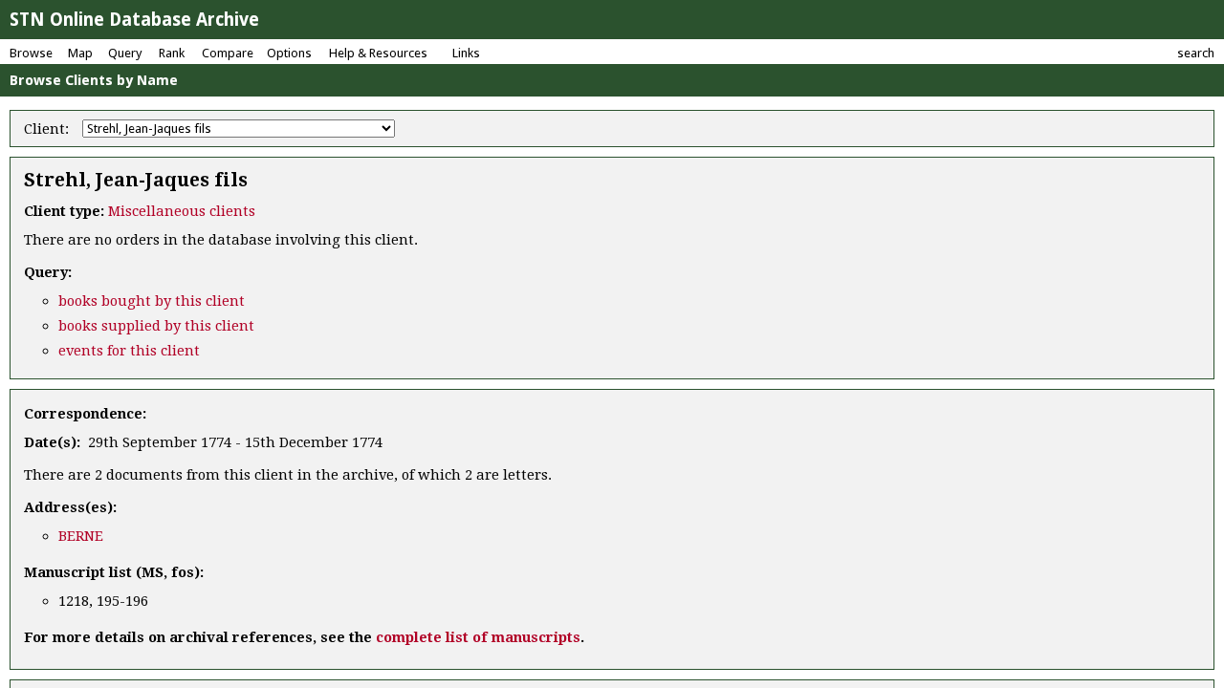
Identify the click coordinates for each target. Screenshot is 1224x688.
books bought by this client (151, 301)
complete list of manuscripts (478, 637)
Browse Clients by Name (94, 80)
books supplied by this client (156, 325)
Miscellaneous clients (181, 211)
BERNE (80, 536)
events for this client (129, 350)
